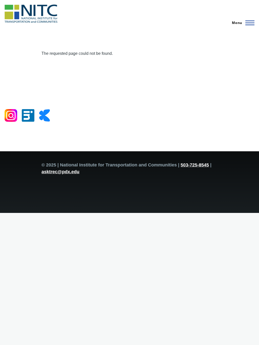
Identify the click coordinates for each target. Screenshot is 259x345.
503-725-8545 (195, 164)
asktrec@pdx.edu (60, 171)
